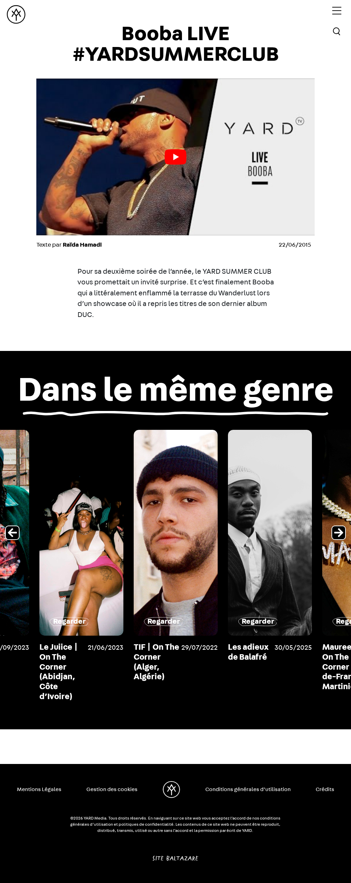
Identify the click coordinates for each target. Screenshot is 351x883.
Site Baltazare (175, 855)
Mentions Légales (39, 789)
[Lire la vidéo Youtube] (175, 157)
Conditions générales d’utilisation (248, 789)
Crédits (325, 789)
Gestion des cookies (111, 789)
